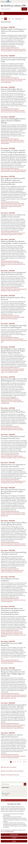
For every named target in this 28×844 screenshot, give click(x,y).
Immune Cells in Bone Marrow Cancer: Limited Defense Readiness (13, 90)
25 (6, 19)
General (3, 800)
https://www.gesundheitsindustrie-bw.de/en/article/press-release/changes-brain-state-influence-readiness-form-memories (13, 233)
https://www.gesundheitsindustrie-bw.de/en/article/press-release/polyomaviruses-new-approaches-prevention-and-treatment (13, 481)
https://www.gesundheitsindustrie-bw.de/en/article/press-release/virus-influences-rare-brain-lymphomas (13, 600)
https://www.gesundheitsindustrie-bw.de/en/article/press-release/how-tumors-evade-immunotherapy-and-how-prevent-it (12, 570)
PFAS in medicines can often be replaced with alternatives (11, 736)
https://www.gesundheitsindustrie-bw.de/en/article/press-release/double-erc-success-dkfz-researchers (12, 661)
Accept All (14, 837)
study (4, 790)
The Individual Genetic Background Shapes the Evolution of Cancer (13, 274)
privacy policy (10, 831)
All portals (5, 795)
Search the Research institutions (10, 775)
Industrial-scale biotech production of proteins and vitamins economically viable (14, 60)
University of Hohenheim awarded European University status (13, 437)
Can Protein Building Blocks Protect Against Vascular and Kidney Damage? (13, 121)
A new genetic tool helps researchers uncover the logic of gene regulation (13, 151)
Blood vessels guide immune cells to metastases (13, 298)
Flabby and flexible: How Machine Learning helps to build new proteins (13, 242)
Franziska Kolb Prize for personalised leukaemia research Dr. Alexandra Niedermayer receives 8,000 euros (13, 707)
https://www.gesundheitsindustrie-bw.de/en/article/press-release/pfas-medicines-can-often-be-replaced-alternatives (13, 756)
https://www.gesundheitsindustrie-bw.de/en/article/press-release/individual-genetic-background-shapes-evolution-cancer (14, 289)
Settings (14, 841)
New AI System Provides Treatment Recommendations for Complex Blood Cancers (13, 491)
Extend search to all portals (9, 767)
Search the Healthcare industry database (12, 771)
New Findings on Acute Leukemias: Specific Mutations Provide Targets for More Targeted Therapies (13, 351)
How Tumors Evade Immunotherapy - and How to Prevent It (14, 553)
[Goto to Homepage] (14, 5)
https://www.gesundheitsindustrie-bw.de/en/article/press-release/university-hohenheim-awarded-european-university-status (13, 456)
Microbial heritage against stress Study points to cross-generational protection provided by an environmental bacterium (12, 611)
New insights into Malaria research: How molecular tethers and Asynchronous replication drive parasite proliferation (13, 181)
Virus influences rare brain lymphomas (10, 580)
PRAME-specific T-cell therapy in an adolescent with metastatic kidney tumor (13, 31)
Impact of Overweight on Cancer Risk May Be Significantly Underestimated (14, 380)
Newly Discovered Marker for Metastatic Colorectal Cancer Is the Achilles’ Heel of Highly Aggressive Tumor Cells (13, 673)
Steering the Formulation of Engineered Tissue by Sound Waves (13, 411)
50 (10, 19)
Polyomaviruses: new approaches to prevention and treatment (13, 466)
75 (13, 19)
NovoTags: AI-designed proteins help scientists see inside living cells (13, 327)
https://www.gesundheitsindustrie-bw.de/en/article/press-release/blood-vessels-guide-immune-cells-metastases (13, 317)
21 (24, 762)
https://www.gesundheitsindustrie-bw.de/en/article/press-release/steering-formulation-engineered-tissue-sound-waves (12, 428)
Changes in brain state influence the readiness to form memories (13, 216)
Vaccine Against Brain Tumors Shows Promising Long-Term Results (14, 524)
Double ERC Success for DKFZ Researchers (11, 644)
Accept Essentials (14, 834)
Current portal (6, 793)
